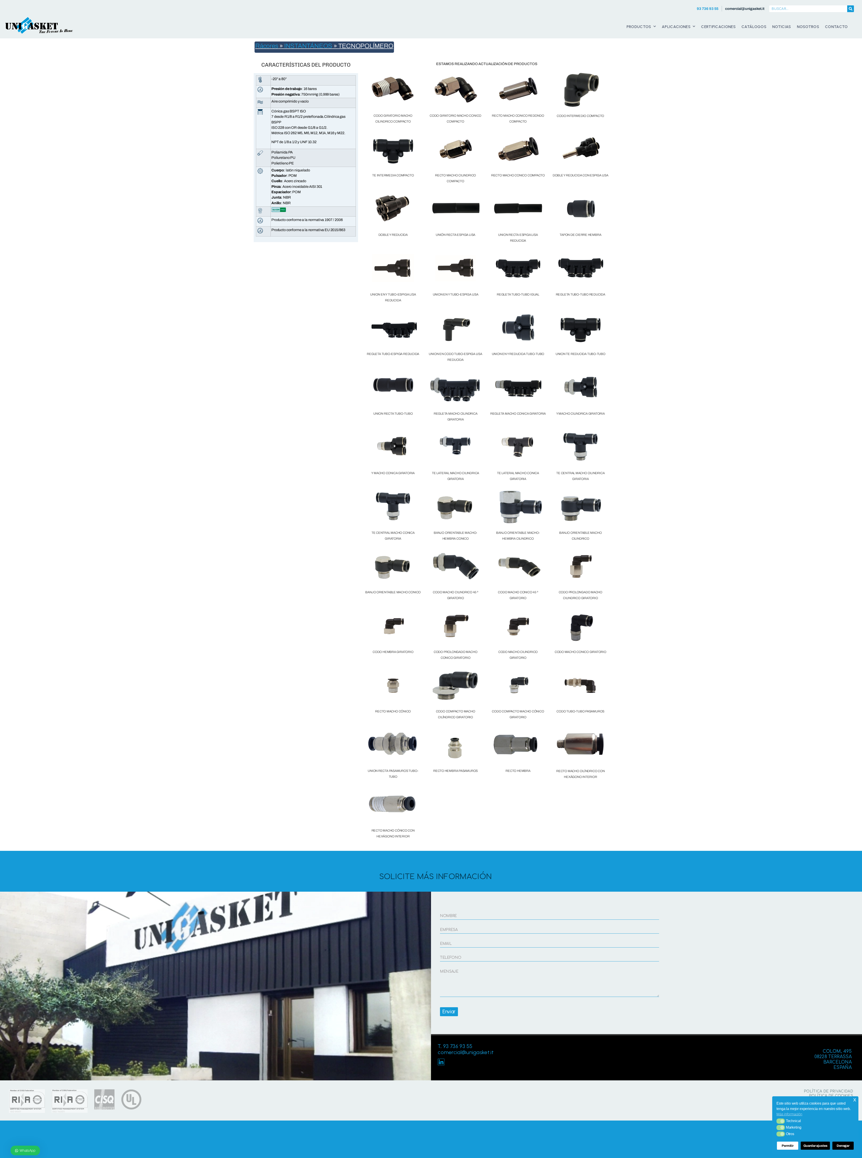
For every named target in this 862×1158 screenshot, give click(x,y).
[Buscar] (850, 8)
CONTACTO (836, 26)
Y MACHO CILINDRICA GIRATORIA (580, 413)
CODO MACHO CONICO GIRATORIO (580, 652)
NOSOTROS (808, 26)
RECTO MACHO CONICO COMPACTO (518, 175)
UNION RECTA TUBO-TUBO (393, 413)
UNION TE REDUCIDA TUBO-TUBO (580, 354)
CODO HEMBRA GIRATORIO (393, 652)
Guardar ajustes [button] (815, 1145)
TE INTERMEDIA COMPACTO (393, 175)
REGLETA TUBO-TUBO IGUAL (518, 294)
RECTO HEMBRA (518, 771)
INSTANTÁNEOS (308, 45)
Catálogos (753, 26)
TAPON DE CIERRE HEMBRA (580, 234)
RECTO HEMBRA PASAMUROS (455, 771)
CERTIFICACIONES (718, 26)
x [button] (854, 1099)
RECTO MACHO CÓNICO (393, 711)
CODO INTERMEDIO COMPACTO (580, 116)
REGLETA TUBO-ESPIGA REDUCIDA (393, 354)
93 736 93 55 (708, 9)
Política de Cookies (831, 1096)
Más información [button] (789, 1114)
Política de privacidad (828, 1091)
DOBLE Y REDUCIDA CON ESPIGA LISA (580, 175)
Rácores (266, 45)
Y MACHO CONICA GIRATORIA (393, 473)
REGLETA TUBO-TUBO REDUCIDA (580, 294)
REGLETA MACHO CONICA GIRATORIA (518, 413)
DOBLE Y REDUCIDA (393, 234)
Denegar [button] (843, 1145)
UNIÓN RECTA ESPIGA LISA (455, 234)
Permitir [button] (788, 1145)
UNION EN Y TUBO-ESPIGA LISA (455, 294)
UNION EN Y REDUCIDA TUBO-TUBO (518, 354)
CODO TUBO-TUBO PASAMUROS (580, 711)
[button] (780, 1121)
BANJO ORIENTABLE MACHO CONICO (393, 592)
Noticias (781, 26)
